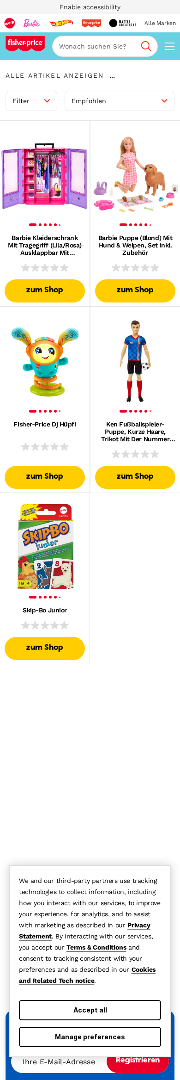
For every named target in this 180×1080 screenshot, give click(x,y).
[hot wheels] (61, 23)
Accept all (90, 1010)
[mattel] (9, 23)
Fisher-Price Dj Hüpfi (44, 424)
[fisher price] (91, 23)
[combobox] (105, 46)
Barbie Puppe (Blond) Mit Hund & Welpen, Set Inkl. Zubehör (135, 245)
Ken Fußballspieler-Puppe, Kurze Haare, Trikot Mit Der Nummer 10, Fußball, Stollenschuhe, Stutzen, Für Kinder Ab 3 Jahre (135, 431)
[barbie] (32, 23)
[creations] (122, 23)
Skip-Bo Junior (45, 610)
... (112, 75)
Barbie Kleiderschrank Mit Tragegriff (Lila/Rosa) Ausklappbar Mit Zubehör (45, 245)
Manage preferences (90, 1037)
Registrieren (138, 1060)
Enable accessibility (90, 7)
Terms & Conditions (96, 947)
